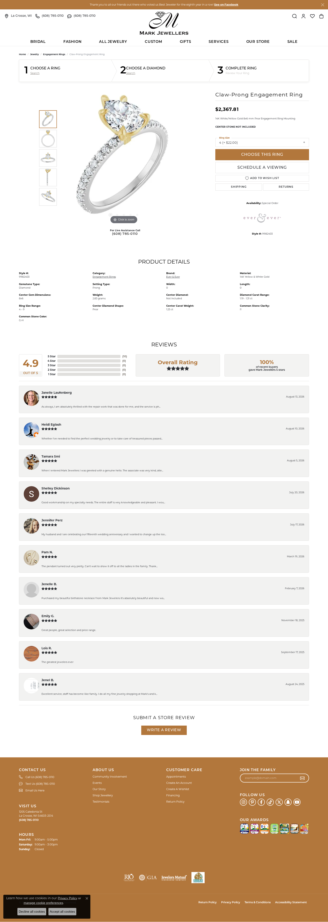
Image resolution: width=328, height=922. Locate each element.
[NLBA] (198, 877)
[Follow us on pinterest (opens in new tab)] (252, 802)
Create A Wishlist (177, 789)
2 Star (52, 369)
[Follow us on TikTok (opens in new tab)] (270, 802)
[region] (124, 158)
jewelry (34, 54)
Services (218, 42)
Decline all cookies (32, 911)
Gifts (185, 42)
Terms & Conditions (258, 902)
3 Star (52, 365)
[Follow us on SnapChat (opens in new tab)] (288, 802)
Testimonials (101, 801)
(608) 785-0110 (125, 234)
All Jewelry (113, 42)
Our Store (258, 42)
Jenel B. (48, 680)
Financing (173, 795)
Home (22, 54)
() (124, 356)
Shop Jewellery (103, 795)
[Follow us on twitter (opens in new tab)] (279, 802)
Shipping (238, 187)
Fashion (72, 42)
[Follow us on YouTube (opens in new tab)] (297, 802)
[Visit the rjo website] (129, 877)
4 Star (52, 360)
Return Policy (175, 801)
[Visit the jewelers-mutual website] (174, 877)
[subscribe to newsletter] (302, 778)
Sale (292, 42)
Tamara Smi (51, 456)
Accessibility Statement (291, 902)
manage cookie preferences (43, 903)
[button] (294, 16)
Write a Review (164, 730)
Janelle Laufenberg (57, 392)
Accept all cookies (62, 911)
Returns (286, 187)
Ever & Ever (173, 276)
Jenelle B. (49, 584)
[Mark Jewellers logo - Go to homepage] (164, 23)
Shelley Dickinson (56, 488)
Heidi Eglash (51, 424)
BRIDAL (38, 42)
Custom (153, 42)
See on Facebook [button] (226, 4)
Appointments (176, 776)
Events (97, 783)
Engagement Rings (54, 54)
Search (34, 73)
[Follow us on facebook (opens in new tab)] (261, 802)
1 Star (52, 374)
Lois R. (47, 648)
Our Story (99, 789)
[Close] (322, 5)
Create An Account (179, 783)
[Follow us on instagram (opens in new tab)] (243, 802)
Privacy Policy (230, 902)
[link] (18, 16)
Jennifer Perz (52, 520)
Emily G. (48, 616)
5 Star (52, 356)
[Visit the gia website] (148, 877)
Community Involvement (110, 776)
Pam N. (47, 552)
